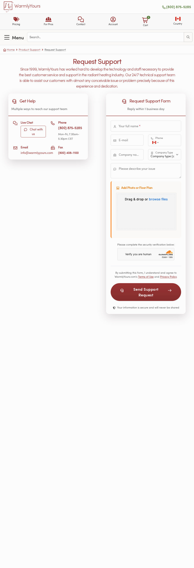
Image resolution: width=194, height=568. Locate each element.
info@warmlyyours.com (37, 153)
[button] (81, 21)
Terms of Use (146, 276)
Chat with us (36, 131)
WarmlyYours (27, 6)
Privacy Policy (168, 276)
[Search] (188, 37)
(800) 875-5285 (178, 7)
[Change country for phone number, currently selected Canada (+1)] (155, 142)
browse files (158, 199)
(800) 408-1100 (68, 152)
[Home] (8, 7)
